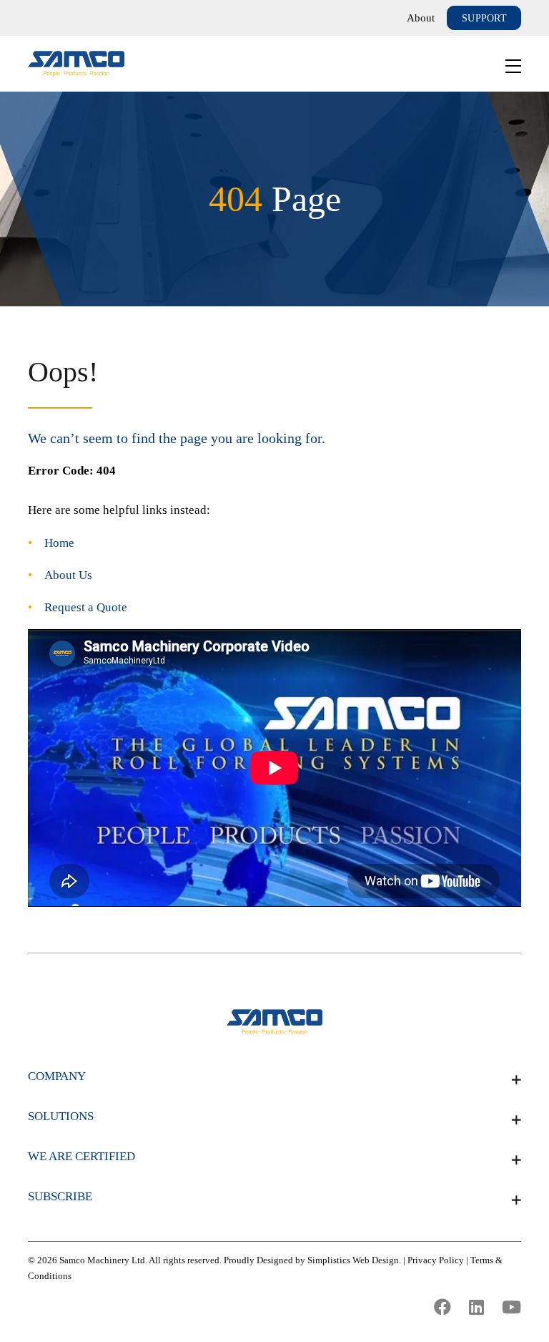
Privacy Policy (435, 1260)
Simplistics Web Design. (354, 1260)
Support (484, 18)
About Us (68, 575)
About (421, 18)
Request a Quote (85, 607)
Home (59, 543)
